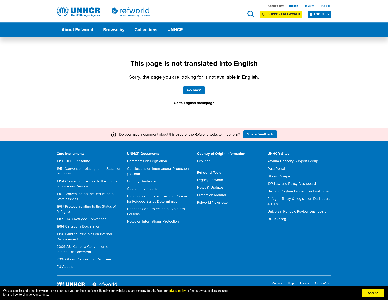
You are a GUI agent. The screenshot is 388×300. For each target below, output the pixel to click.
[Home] (103, 11)
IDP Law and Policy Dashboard (291, 183)
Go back (194, 90)
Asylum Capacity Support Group (292, 160)
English (293, 6)
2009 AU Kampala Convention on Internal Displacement (83, 249)
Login (319, 14)
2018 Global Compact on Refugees (84, 259)
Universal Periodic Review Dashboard (297, 211)
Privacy (304, 283)
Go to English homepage (194, 102)
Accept (373, 293)
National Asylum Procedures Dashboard (298, 191)
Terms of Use (323, 283)
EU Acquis (65, 266)
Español (309, 6)
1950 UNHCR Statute (73, 160)
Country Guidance (141, 181)
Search (250, 14)
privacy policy (177, 290)
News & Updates (210, 187)
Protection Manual (211, 194)
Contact (277, 283)
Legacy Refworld (210, 179)
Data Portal (276, 168)
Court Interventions (142, 188)
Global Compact (280, 176)
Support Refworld (284, 14)
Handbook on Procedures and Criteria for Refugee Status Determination (157, 199)
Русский (326, 6)
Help (291, 283)
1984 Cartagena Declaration (78, 226)
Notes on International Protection (153, 221)
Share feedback (260, 134)
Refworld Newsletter (213, 202)
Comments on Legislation (147, 160)
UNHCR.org (276, 218)
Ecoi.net (203, 160)
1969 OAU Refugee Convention (81, 218)
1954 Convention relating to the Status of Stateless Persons (87, 184)
